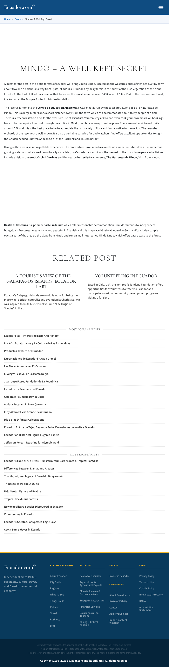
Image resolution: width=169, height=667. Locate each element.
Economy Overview (90, 576)
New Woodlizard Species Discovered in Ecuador (33, 507)
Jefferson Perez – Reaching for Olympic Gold (31, 443)
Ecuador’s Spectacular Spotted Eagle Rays (30, 522)
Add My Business (118, 614)
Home (7, 19)
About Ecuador (58, 576)
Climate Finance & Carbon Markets (90, 592)
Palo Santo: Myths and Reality (22, 491)
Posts (18, 19)
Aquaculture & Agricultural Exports (91, 583)
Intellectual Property (151, 594)
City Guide (55, 582)
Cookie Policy (146, 588)
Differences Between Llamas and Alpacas (29, 469)
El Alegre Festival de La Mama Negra (26, 374)
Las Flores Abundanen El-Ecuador (25, 366)
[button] (161, 7)
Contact (113, 607)
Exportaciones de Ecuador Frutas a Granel (30, 359)
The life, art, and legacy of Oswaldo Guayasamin (33, 476)
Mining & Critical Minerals (89, 623)
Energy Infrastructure (92, 600)
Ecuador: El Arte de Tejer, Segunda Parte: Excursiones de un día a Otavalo (49, 427)
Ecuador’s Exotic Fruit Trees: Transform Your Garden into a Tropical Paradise (51, 461)
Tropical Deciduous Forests (21, 499)
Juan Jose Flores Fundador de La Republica (31, 382)
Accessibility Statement (146, 608)
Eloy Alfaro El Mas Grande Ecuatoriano (28, 412)
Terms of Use (146, 582)
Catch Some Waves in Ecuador (22, 530)
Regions (54, 588)
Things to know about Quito (21, 484)
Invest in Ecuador (119, 576)
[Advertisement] (84, 38)
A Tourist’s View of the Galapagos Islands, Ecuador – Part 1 (42, 281)
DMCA (142, 601)
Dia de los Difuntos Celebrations (24, 420)
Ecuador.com (19, 7)
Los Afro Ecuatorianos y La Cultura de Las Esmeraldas (37, 343)
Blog (52, 626)
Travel (53, 613)
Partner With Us (118, 601)
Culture (54, 607)
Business (55, 619)
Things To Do (57, 601)
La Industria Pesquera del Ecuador (25, 389)
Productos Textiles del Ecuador (23, 351)
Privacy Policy (146, 576)
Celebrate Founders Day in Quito (24, 397)
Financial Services (90, 607)
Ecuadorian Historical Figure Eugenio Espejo (31, 435)
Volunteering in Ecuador (126, 276)
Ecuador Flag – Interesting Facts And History (31, 336)
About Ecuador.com (120, 595)
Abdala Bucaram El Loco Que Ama (25, 404)
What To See (57, 594)
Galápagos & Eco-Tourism (89, 614)
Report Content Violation (118, 621)
